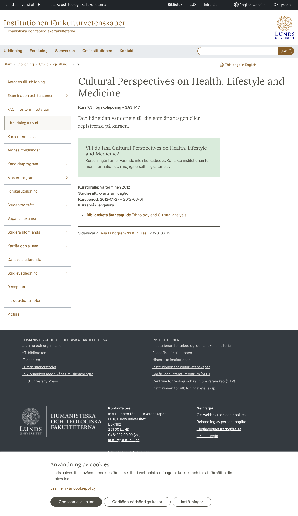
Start (8, 64)
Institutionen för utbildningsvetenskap (183, 388)
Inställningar (192, 501)
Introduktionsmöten (24, 300)
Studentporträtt (20, 205)
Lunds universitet (20, 4)
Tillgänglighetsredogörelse (219, 429)
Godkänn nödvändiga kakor (137, 501)
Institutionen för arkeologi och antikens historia (191, 345)
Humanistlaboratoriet (39, 367)
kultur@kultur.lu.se (123, 440)
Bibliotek (175, 4)
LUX (193, 4)
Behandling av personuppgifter (222, 422)
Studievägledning (22, 273)
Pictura (13, 314)
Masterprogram (20, 177)
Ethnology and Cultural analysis (136, 215)
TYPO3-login (207, 436)
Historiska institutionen (171, 360)
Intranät (210, 4)
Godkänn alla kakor (76, 501)
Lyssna (285, 5)
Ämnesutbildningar (23, 150)
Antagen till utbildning (26, 81)
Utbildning (25, 64)
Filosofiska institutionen (172, 353)
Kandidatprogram (22, 164)
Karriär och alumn (22, 246)
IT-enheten (31, 360)
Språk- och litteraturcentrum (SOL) (181, 374)
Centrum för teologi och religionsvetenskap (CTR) (193, 381)
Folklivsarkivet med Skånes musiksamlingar (57, 374)
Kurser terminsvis (22, 136)
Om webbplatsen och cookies (221, 415)
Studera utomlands (23, 232)
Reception (16, 286)
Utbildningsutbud (53, 64)
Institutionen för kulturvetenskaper (64, 23)
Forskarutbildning (22, 191)
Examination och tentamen (30, 95)
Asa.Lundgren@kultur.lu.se (123, 233)
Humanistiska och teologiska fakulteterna (72, 4)
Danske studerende (24, 259)
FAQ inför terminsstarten (28, 109)
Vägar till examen (22, 218)
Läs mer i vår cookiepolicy (73, 488)
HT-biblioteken (34, 353)
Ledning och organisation (43, 345)
